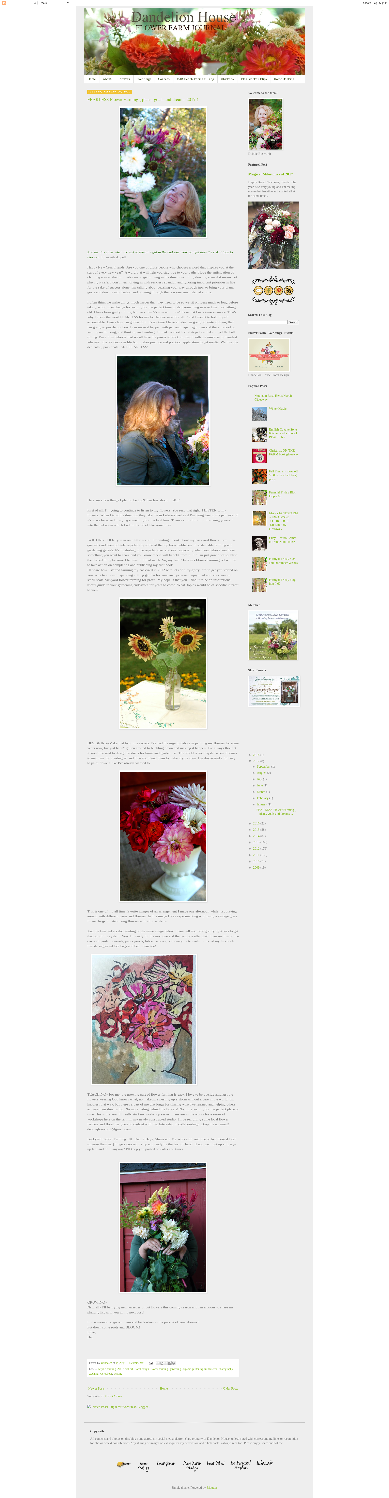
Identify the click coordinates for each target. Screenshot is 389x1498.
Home (92, 79)
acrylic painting (107, 1369)
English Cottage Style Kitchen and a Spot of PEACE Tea (283, 433)
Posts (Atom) (113, 1396)
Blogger (212, 1487)
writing (118, 1373)
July (260, 779)
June (260, 785)
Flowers (124, 79)
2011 (256, 855)
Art (119, 1369)
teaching (93, 1373)
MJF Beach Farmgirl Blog (195, 79)
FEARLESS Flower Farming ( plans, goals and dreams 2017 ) (142, 99)
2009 (256, 867)
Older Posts (230, 1388)
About (107, 79)
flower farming (159, 1369)
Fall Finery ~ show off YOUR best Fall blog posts (283, 475)
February (263, 798)
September (264, 766)
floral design (142, 1369)
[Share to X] (166, 1363)
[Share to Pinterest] (173, 1363)
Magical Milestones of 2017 (270, 174)
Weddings (144, 79)
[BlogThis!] (162, 1363)
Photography (225, 1369)
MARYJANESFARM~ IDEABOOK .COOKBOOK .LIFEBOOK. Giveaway (283, 520)
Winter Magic (277, 408)
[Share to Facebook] (170, 1363)
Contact (164, 79)
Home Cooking (284, 79)
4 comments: (136, 1362)
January (262, 804)
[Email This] (158, 1363)
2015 (256, 829)
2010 (256, 861)
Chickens (227, 79)
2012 (256, 848)
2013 (256, 842)
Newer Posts (96, 1388)
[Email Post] (150, 1362)
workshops (106, 1373)
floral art (128, 1369)
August (262, 772)
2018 (256, 754)
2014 (256, 836)
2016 (256, 823)
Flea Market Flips (254, 79)
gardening (175, 1369)
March (261, 792)
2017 (256, 761)
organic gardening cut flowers (200, 1369)
